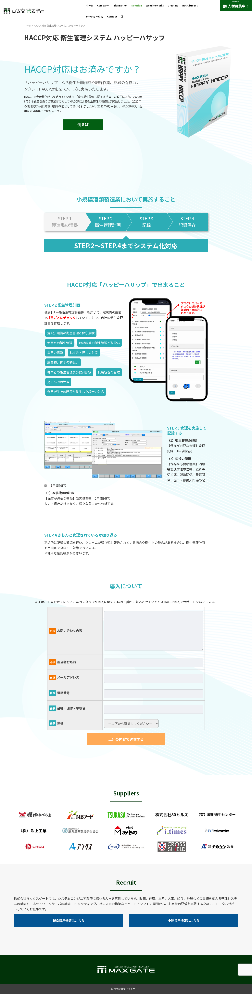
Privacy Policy (94, 16)
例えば (83, 124)
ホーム (89, 5)
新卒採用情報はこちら (68, 920)
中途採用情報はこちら (183, 920)
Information (120, 5)
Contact (112, 16)
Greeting (173, 5)
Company (103, 5)
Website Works (155, 5)
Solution (136, 5)
